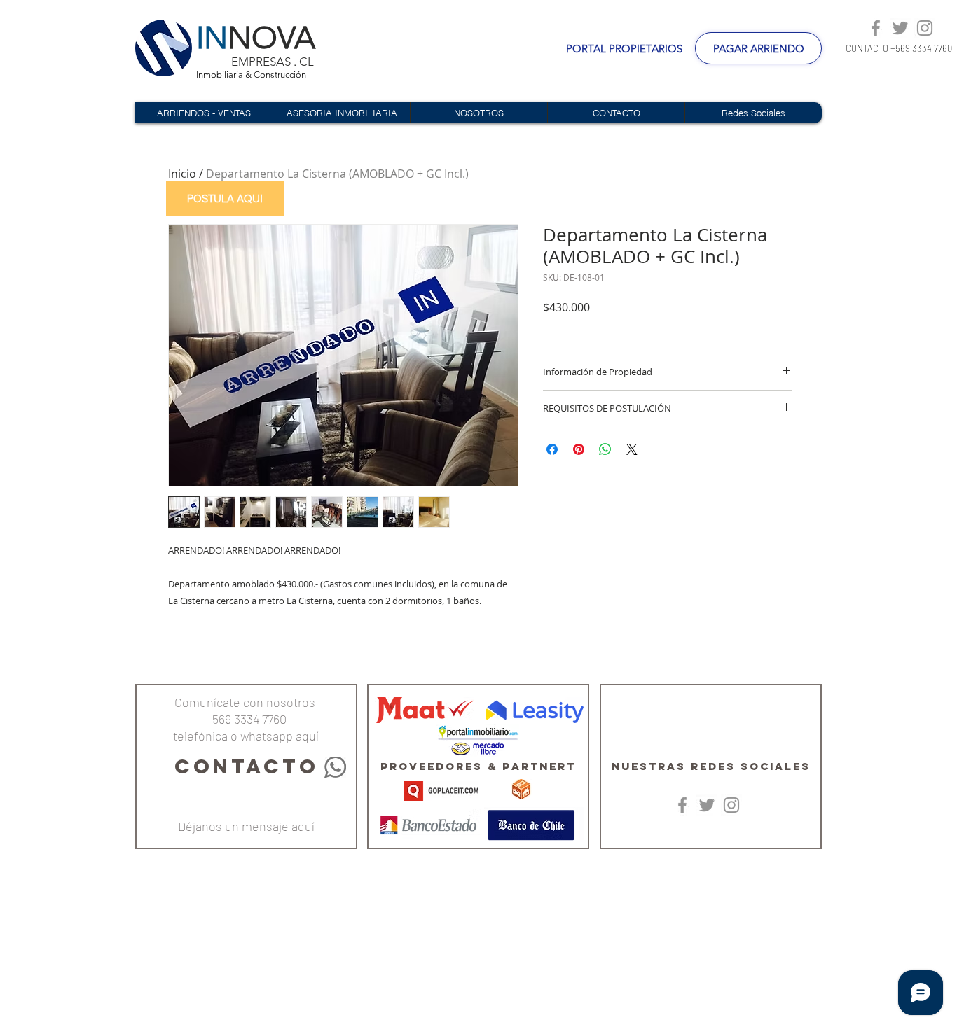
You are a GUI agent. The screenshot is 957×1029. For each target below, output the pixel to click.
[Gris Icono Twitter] (900, 28)
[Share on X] (632, 449)
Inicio (182, 173)
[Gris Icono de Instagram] (924, 28)
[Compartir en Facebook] (552, 449)
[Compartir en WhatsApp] (605, 449)
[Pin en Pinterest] (578, 449)
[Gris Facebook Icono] (875, 28)
